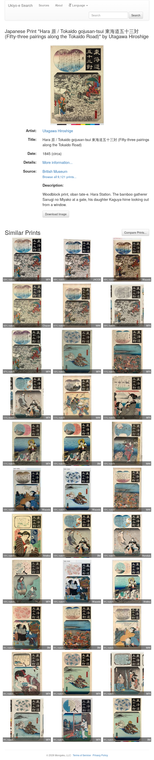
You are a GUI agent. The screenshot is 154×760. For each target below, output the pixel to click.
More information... (58, 162)
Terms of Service (82, 755)
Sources (44, 5)
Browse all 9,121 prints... (59, 176)
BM (98, 463)
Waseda (146, 279)
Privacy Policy (100, 755)
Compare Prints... (135, 232)
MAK (98, 325)
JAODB (96, 279)
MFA (48, 279)
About (59, 5)
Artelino (46, 555)
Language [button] (78, 5)
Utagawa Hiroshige (58, 130)
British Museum (55, 171)
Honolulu (146, 555)
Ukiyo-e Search (20, 5)
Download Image (56, 214)
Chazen (46, 325)
